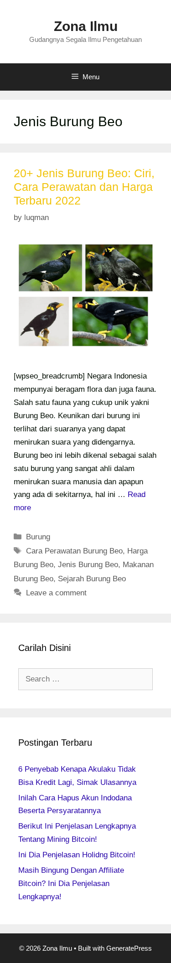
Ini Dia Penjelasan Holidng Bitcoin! (76, 854)
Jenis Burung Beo (88, 564)
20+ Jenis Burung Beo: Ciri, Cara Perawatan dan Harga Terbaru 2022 (84, 187)
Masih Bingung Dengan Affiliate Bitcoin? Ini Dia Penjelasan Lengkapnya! (71, 883)
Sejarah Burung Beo (92, 578)
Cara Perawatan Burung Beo (74, 551)
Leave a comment (56, 593)
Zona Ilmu (86, 26)
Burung (38, 537)
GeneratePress (129, 948)
